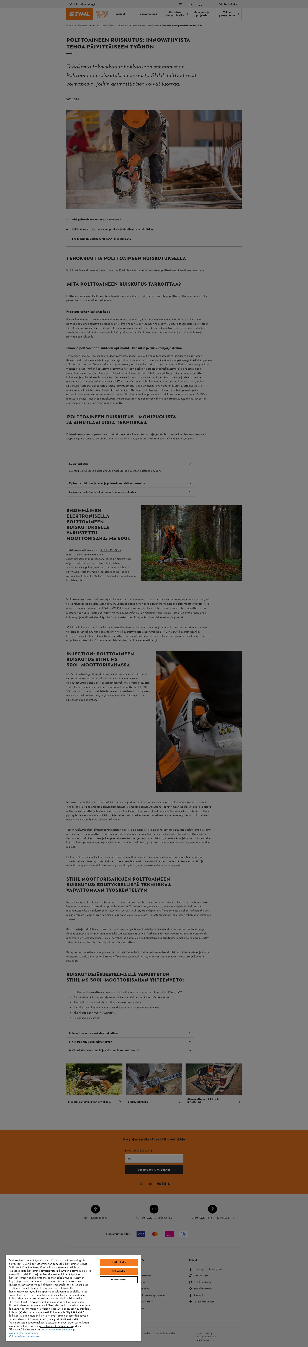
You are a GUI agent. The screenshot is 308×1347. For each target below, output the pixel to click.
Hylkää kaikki (118, 1271)
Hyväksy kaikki (118, 1262)
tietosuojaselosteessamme (56, 1330)
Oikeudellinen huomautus (24, 1337)
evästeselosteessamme (23, 1333)
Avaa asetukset (119, 1279)
